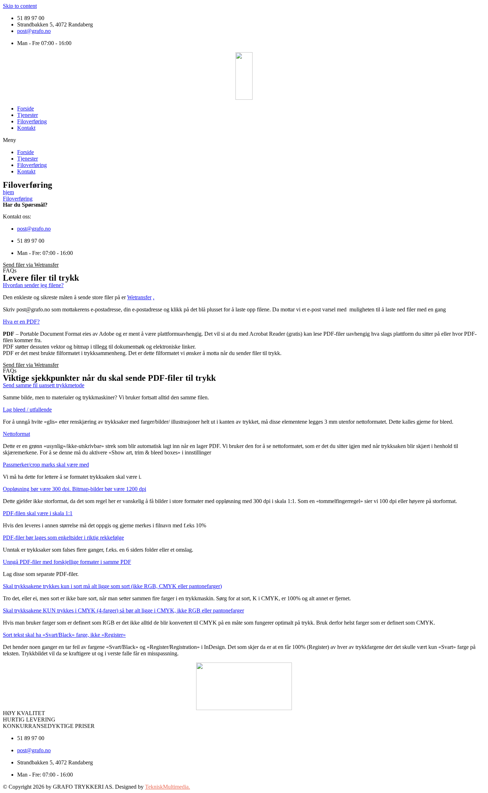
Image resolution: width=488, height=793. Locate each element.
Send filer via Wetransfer (31, 265)
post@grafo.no (34, 31)
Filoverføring (32, 121)
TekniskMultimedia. (167, 787)
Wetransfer (139, 297)
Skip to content (20, 6)
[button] (244, 140)
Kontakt (26, 128)
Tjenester (27, 115)
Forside (25, 108)
